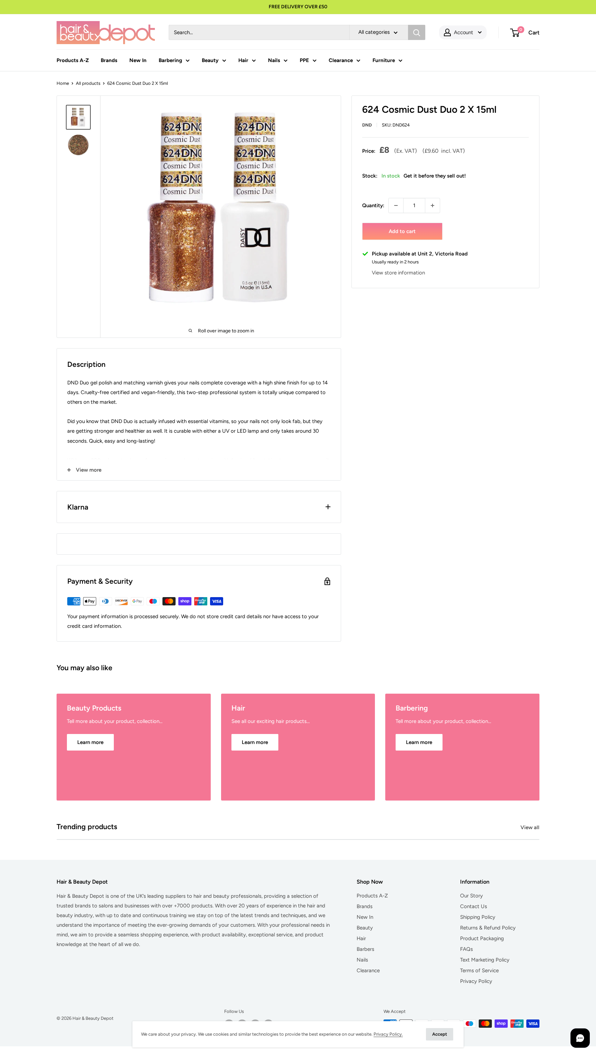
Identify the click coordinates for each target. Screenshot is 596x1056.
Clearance (341, 60)
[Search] (416, 32)
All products (88, 83)
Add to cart (402, 231)
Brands (109, 60)
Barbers (365, 949)
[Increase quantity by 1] (432, 205)
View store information (398, 273)
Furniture (383, 60)
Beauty (210, 60)
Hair (243, 60)
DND (367, 125)
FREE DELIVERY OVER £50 (298, 7)
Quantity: (373, 205)
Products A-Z (73, 60)
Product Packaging (482, 938)
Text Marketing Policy (484, 960)
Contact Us (473, 906)
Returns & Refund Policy (488, 928)
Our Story (471, 896)
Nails (274, 60)
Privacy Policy (476, 981)
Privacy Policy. (388, 1034)
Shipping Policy (477, 917)
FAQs (466, 949)
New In (138, 60)
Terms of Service (479, 970)
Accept (439, 1034)
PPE (304, 60)
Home (63, 83)
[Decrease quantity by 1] (396, 205)
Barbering (170, 60)
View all (530, 827)
